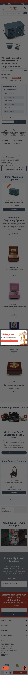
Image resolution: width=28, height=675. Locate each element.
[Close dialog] (26, 330)
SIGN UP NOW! (9, 341)
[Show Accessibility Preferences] (25, 668)
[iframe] (5, 668)
